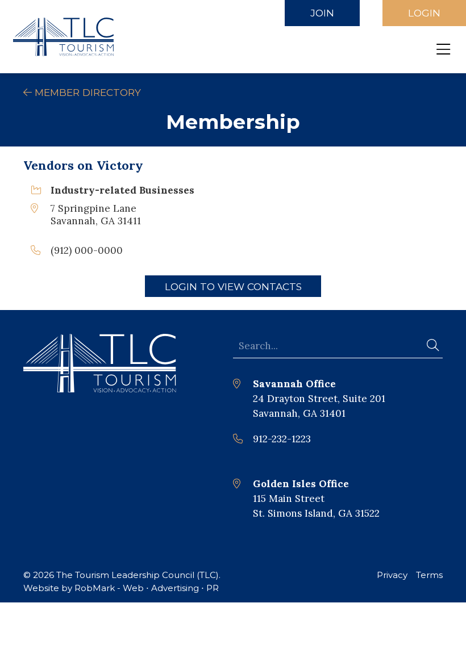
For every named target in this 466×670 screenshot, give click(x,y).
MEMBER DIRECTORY (86, 92)
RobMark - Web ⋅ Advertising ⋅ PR (146, 588)
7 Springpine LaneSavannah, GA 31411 (96, 214)
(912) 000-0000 (87, 250)
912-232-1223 (282, 439)
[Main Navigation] (443, 49)
